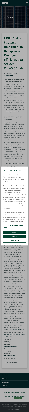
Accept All (14, 232)
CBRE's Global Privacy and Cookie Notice (13, 226)
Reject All (14, 236)
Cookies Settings (14, 240)
